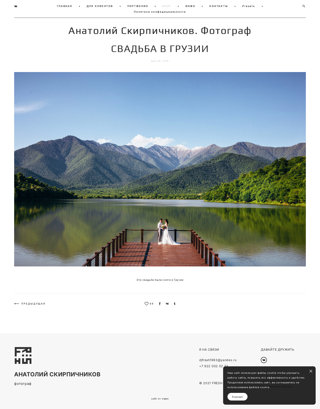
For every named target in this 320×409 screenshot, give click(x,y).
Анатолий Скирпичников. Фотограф (159, 30)
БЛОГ (166, 6)
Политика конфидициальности (160, 11)
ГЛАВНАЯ (64, 6)
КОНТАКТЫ (218, 6)
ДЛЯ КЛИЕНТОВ (100, 6)
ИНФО (190, 6)
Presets (248, 6)
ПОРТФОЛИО (137, 6)
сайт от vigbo (160, 399)
